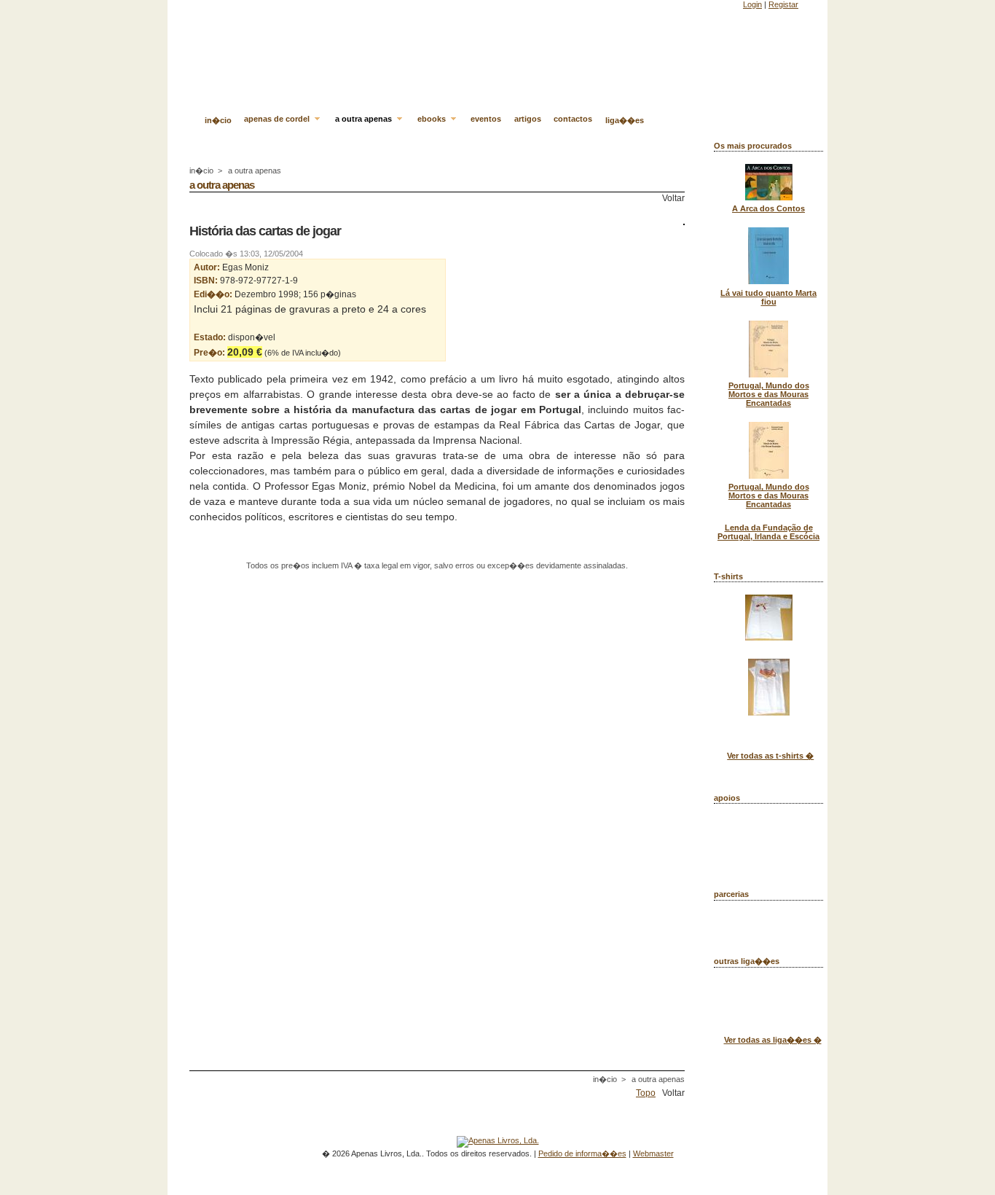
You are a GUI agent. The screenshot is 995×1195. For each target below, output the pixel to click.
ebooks (432, 118)
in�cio (218, 120)
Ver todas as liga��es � (773, 1039)
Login (752, 4)
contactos (573, 118)
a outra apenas (364, 118)
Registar (783, 4)
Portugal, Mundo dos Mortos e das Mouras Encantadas (768, 394)
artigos (527, 118)
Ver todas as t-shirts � (770, 755)
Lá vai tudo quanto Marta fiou (768, 297)
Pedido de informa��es (582, 1153)
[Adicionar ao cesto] (344, 353)
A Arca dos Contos (768, 208)
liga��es (624, 120)
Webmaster (653, 1153)
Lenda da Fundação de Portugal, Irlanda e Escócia (768, 532)
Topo (646, 1093)
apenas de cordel (278, 118)
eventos (486, 118)
